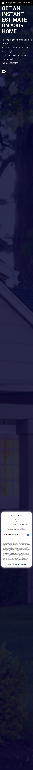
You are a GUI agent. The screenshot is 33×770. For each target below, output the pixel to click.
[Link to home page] (10, 3)
